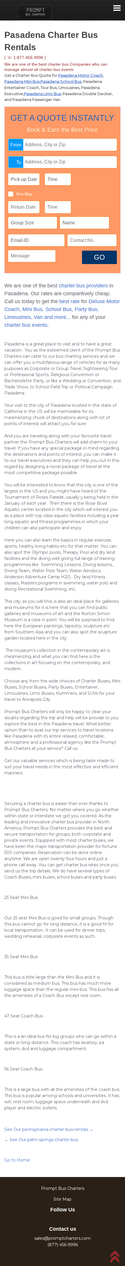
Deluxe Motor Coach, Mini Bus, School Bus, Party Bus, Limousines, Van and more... (62, 309)
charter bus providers (83, 286)
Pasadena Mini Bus (22, 81)
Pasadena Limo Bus (42, 93)
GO (99, 257)
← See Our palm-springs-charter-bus (41, 1139)
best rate (69, 301)
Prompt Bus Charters (62, 1188)
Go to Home (17, 1160)
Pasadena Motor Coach (80, 75)
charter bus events (25, 325)
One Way (24, 194)
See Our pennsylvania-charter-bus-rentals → (48, 1129)
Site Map (62, 1199)
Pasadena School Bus (60, 81)
